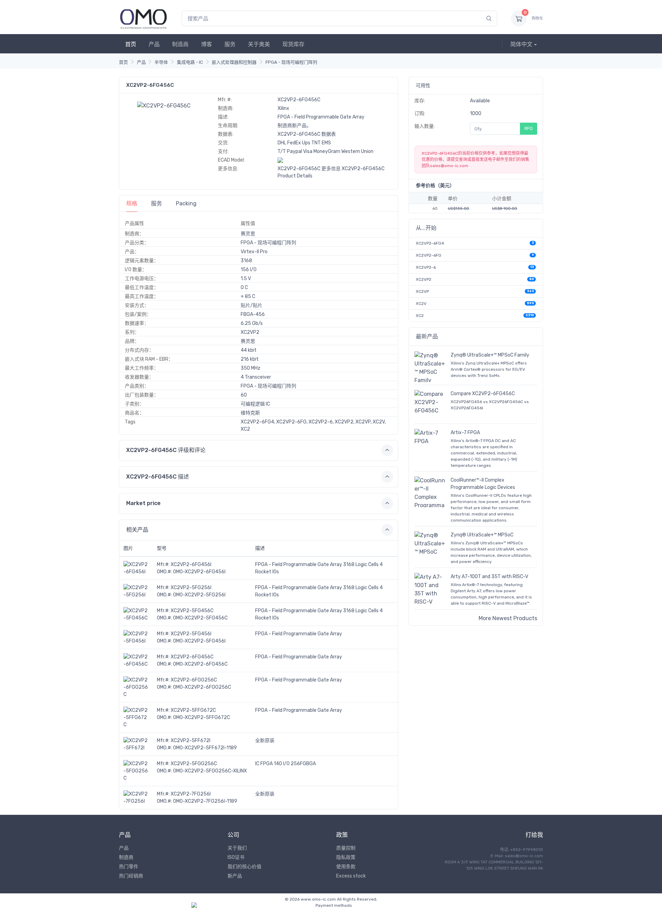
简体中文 (521, 44)
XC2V (421, 303)
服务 (229, 44)
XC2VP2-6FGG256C (194, 680)
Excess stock (351, 876)
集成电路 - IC (190, 62)
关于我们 (237, 848)
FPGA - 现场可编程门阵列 (291, 62)
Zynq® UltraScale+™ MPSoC (482, 535)
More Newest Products (508, 618)
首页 (130, 44)
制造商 (180, 44)
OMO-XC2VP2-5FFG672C (201, 717)
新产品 (235, 876)
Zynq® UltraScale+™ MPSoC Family (490, 355)
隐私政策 (345, 857)
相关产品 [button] (137, 529)
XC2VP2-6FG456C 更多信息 (309, 169)
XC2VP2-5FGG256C (194, 764)
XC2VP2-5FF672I (190, 740)
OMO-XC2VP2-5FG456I (199, 641)
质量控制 (345, 848)
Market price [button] (143, 503)
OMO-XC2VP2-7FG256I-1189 (205, 801)
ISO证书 (236, 857)
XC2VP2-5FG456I (191, 634)
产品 (154, 44)
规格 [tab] (131, 203)
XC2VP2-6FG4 (430, 243)
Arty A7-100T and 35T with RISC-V (489, 577)
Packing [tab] (186, 203)
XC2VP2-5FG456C (192, 611)
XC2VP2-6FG (428, 255)
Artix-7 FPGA (465, 432)
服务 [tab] (156, 203)
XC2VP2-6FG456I (191, 564)
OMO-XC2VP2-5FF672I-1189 (205, 748)
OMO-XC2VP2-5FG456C (200, 618)
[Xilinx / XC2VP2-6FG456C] (164, 105)
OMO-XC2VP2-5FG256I (199, 595)
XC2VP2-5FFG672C (193, 710)
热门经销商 (131, 876)
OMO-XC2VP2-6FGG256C (202, 687)
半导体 (161, 62)
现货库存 (293, 44)
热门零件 (128, 867)
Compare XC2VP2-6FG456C (483, 394)
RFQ (528, 128)
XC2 (420, 315)
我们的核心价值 (244, 867)
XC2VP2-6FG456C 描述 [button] (157, 476)
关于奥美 (259, 44)
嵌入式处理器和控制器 (234, 62)
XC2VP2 (423, 279)
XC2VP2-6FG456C (192, 657)
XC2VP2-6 (426, 267)
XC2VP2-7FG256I (191, 794)
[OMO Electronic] (143, 18)
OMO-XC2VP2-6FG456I (199, 572)
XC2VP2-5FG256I (191, 588)
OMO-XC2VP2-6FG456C (200, 664)
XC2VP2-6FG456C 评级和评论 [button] (165, 450)
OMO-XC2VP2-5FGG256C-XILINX (210, 771)
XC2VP (422, 291)
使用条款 (345, 867)
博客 (206, 44)
